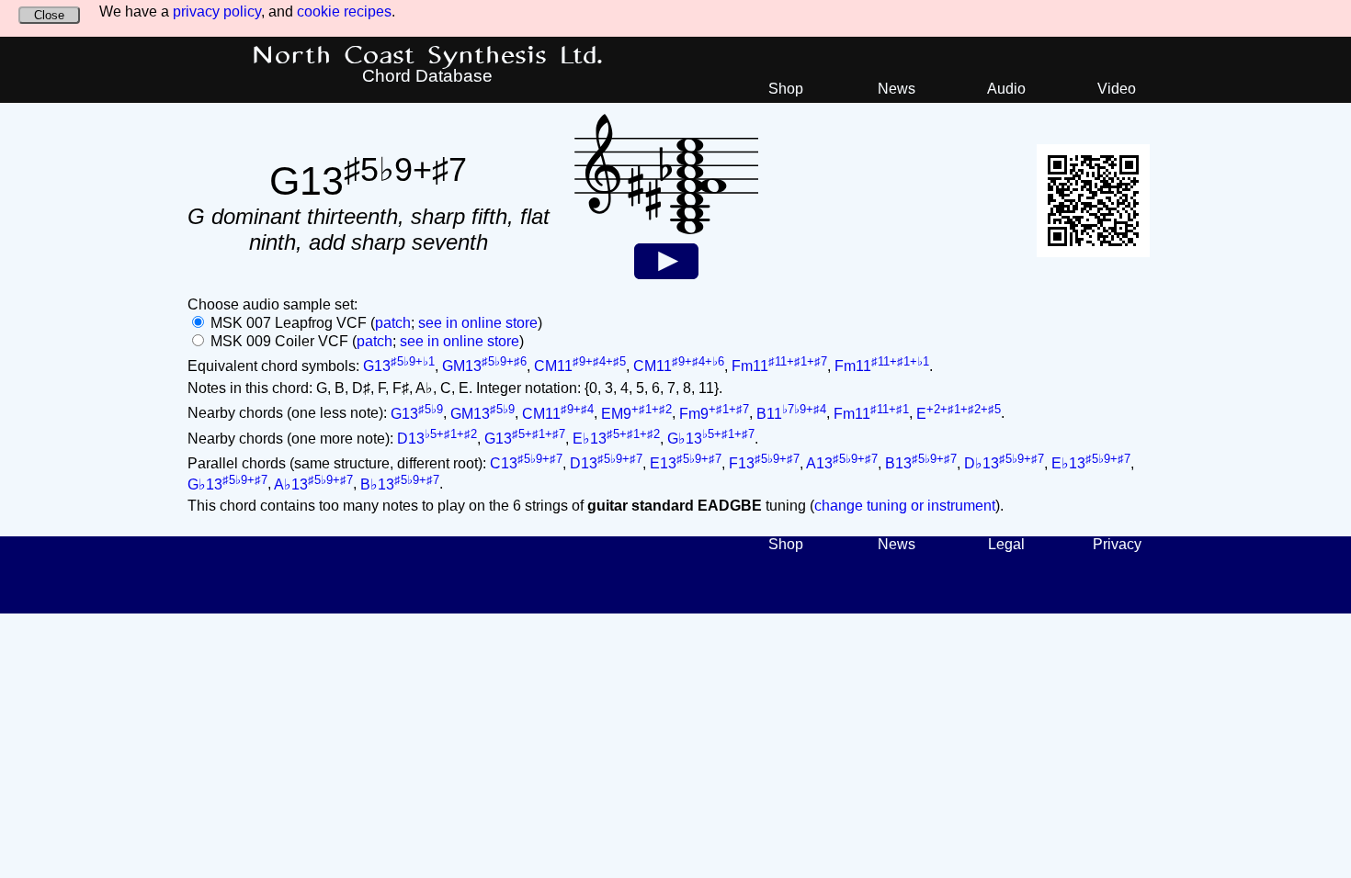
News (896, 88)
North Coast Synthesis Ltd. (428, 56)
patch (393, 323)
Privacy (1117, 544)
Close (49, 15)
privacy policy (217, 11)
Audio (1006, 88)
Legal (1006, 544)
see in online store (478, 323)
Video (1116, 88)
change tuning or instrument (904, 505)
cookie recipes (344, 11)
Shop (785, 88)
